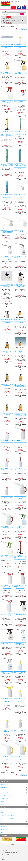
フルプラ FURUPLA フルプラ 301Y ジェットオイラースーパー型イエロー (7, 700)
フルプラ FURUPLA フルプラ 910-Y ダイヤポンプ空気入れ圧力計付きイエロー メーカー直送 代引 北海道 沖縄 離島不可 (7, 134)
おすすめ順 (9, 16)
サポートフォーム (5, 812)
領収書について (5, 784)
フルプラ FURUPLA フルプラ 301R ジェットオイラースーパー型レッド (20, 442)
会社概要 (3, 859)
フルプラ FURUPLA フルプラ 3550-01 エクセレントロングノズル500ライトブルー (7, 258)
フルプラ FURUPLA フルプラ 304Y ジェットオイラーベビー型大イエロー (20, 730)
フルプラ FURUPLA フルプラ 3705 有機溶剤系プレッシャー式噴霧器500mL (7, 285)
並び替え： (4, 16)
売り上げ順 (10, 18)
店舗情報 (3, 826)
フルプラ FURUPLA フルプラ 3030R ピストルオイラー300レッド (7, 643)
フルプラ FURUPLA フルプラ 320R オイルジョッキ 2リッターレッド (7, 527)
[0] (24, 8)
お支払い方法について (6, 804)
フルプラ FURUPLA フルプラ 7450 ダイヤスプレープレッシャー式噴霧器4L (20, 321)
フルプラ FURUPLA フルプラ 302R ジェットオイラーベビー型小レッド (7, 469)
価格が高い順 (4, 18)
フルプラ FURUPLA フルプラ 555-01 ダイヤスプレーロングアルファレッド (7, 101)
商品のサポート (5, 809)
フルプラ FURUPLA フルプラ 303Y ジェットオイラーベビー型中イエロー (7, 730)
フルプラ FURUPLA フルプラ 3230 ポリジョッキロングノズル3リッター (20, 196)
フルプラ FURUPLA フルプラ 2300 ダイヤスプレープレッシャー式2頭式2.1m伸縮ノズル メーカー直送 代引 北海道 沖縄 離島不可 (20, 166)
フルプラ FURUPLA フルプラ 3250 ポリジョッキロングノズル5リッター (20, 230)
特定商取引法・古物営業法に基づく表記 (9, 852)
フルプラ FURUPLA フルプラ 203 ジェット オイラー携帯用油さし (20, 46)
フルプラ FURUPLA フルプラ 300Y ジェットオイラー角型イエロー (20, 672)
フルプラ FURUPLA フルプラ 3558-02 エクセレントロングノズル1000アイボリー (7, 672)
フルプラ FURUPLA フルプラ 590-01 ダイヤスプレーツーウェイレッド (20, 101)
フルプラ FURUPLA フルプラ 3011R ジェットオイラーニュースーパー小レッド (7, 587)
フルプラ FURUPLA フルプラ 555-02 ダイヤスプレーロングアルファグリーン (7, 556)
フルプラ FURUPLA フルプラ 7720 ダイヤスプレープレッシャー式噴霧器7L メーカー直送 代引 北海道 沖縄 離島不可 (20, 384)
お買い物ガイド (5, 821)
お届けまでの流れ (5, 798)
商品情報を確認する (6, 790)
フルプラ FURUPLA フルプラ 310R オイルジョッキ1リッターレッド (20, 497)
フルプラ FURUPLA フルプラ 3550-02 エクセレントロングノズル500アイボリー (20, 643)
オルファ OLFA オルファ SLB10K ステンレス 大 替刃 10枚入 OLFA (7, 46)
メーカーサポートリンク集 (7, 815)
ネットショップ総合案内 (7, 818)
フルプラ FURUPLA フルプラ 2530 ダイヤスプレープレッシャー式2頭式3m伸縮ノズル (7, 196)
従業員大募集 (4, 832)
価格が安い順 (18, 16)
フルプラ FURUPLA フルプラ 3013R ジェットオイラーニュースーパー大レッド (7, 614)
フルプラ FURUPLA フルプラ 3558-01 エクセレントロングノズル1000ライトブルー (20, 258)
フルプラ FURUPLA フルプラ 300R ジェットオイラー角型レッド (7, 442)
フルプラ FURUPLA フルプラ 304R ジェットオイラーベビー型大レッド (7, 497)
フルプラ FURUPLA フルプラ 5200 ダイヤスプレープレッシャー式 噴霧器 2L (7, 321)
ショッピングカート (6, 792)
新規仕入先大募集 (5, 829)
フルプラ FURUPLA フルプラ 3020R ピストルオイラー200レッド (20, 614)
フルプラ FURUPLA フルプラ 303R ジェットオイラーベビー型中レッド (20, 469)
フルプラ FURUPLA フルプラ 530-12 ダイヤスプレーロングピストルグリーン (20, 527)
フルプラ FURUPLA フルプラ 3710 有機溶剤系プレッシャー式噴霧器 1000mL (20, 285)
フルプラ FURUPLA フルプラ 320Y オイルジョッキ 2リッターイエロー (20, 758)
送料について (4, 801)
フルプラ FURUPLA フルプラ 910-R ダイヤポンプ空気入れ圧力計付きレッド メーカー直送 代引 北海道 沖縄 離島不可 (20, 557)
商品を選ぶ (4, 787)
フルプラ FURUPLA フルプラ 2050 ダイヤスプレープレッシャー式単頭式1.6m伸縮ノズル (20, 133)
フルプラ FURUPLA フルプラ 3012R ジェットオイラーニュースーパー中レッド (20, 587)
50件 (8, 22)
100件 (11, 22)
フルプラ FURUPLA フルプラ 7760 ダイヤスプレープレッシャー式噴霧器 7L (7, 413)
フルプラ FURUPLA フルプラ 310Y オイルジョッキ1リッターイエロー (7, 758)
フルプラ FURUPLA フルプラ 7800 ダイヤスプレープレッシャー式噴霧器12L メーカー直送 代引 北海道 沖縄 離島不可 (20, 413)
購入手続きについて (6, 795)
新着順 (13, 16)
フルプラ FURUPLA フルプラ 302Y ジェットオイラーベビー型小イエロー (20, 700)
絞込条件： (4, 20)
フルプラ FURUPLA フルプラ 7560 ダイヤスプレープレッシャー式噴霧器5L (20, 351)
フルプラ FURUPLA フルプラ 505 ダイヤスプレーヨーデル (7, 73)
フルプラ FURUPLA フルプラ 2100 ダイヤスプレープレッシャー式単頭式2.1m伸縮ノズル (7, 164)
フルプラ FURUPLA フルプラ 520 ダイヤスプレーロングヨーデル (20, 74)
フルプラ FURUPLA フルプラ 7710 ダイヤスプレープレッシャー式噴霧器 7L (7, 384)
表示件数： (4, 22)
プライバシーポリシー (6, 854)
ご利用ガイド (4, 850)
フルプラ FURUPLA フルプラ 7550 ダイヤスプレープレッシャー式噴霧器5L (7, 351)
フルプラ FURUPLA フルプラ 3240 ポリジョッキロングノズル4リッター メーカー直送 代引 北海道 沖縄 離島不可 (7, 230)
